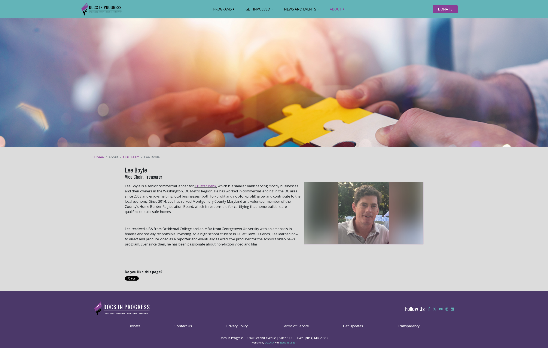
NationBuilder (288, 342)
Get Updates (353, 326)
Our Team (131, 157)
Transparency (408, 326)
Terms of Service (295, 326)
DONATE (445, 9)
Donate (134, 326)
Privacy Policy (237, 326)
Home (99, 157)
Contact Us (183, 326)
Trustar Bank (205, 186)
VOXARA (269, 342)
